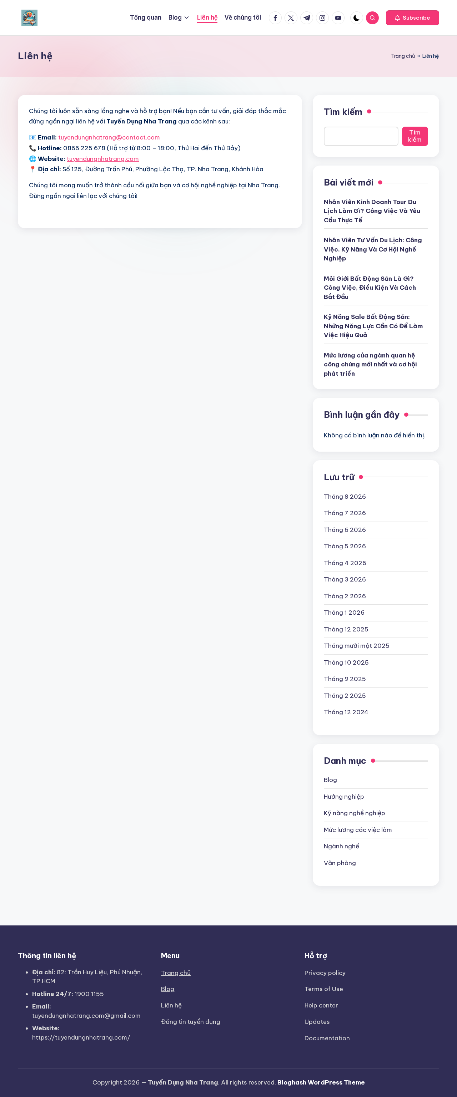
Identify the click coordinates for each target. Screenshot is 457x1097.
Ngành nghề (341, 846)
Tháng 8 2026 (345, 497)
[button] (412, 17)
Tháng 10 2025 (346, 662)
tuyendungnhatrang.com (103, 159)
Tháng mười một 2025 (357, 646)
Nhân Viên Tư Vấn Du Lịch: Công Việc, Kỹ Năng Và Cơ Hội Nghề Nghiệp (373, 249)
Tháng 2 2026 (345, 596)
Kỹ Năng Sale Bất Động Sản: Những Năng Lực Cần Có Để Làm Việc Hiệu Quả (373, 326)
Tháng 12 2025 (346, 629)
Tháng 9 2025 (345, 679)
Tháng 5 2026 (345, 546)
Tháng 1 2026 (344, 612)
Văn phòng (340, 863)
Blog (330, 780)
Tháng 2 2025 (345, 696)
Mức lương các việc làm (358, 830)
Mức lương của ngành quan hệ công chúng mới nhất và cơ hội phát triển (370, 364)
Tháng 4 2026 (345, 563)
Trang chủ (403, 56)
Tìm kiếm (343, 111)
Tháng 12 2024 (346, 712)
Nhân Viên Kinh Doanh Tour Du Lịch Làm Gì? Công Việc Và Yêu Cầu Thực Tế (372, 211)
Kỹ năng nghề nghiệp (354, 813)
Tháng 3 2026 (345, 579)
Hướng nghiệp (344, 797)
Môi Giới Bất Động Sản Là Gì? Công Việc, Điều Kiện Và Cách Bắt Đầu (370, 288)
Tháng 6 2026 (345, 530)
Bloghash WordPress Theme (321, 1082)
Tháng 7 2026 (345, 513)
